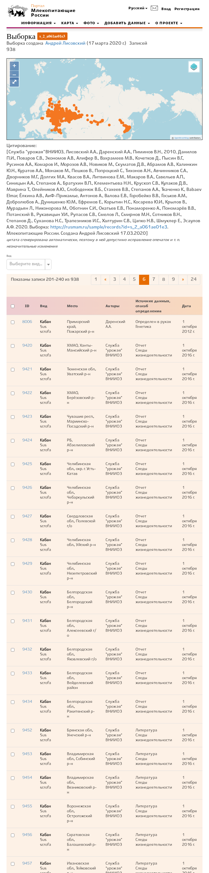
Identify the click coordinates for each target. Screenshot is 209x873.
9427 (27, 516)
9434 (27, 702)
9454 (27, 778)
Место (72, 306)
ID (27, 306)
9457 (27, 863)
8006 (27, 322)
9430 (27, 592)
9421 (27, 369)
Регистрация (187, 9)
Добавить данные (125, 23)
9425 (27, 464)
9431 (27, 621)
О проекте (167, 23)
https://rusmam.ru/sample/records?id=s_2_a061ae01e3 (108, 227)
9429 (27, 564)
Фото (90, 23)
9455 (27, 806)
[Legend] (194, 67)
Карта (68, 23)
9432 (27, 649)
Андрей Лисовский (65, 43)
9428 (27, 540)
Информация (37, 23)
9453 (27, 754)
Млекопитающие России (53, 13)
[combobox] (29, 264)
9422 (27, 393)
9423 (27, 417)
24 (194, 279)
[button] (137, 8)
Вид (9, 256)
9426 (27, 488)
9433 (27, 673)
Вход (166, 9)
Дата (186, 306)
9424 (27, 440)
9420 (27, 345)
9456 (27, 835)
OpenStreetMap (181, 138)
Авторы (112, 306)
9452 (27, 730)
